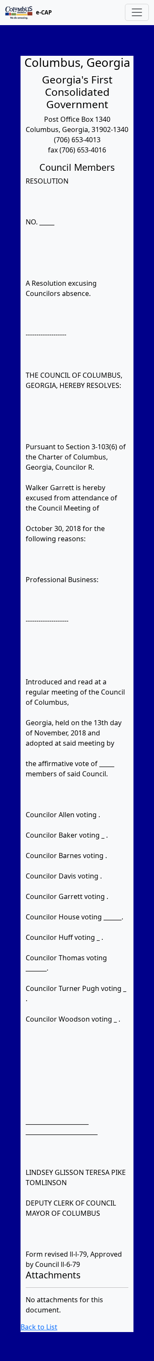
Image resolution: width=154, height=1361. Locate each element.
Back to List (39, 1327)
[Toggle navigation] (137, 12)
